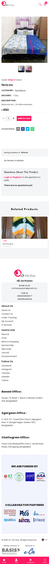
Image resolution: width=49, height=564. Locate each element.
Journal (5, 352)
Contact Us (7, 313)
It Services (7, 324)
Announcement (9, 356)
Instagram (7, 369)
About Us (6, 310)
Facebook (6, 365)
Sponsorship (8, 345)
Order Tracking (9, 317)
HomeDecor (20, 90)
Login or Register (12, 177)
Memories (6, 348)
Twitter (5, 380)
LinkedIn (5, 376)
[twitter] (28, 129)
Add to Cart (24, 118)
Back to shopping (10, 341)
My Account (7, 321)
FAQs (4, 337)
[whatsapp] (32, 129)
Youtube (6, 373)
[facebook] (23, 129)
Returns (5, 334)
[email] (18, 129)
